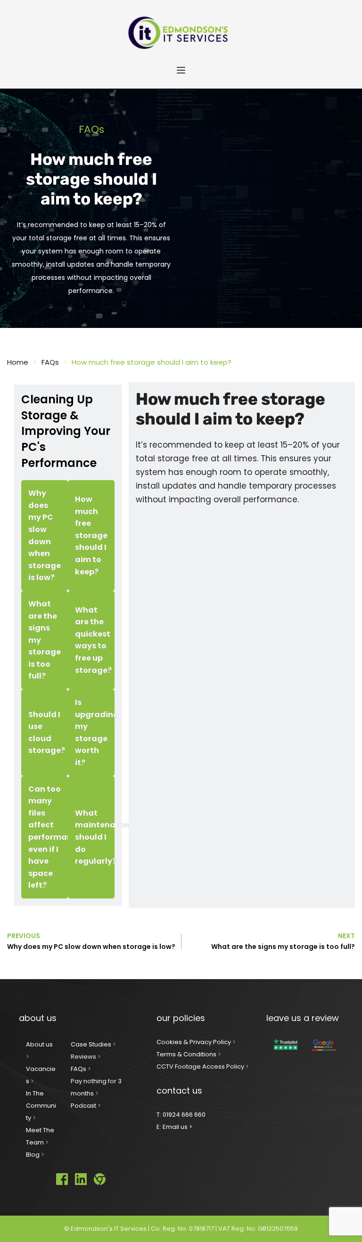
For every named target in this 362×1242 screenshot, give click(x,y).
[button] (181, 70)
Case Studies (92, 1044)
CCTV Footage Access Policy (200, 1066)
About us (40, 1044)
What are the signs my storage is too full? (283, 946)
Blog (33, 1154)
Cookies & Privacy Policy (194, 1042)
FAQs (79, 1068)
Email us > (177, 1126)
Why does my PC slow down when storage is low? (91, 946)
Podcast (83, 1105)
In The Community (41, 1105)
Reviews (83, 1056)
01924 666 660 (184, 1114)
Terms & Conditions (187, 1054)
